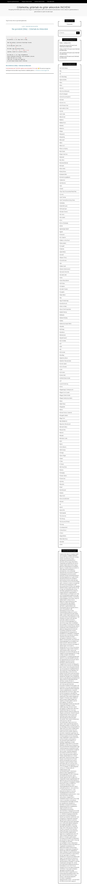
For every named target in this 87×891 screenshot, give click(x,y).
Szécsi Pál (62, 510)
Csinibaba (62, 203)
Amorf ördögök (63, 94)
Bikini (61, 142)
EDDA (61, 226)
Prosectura (62, 478)
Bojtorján (62, 157)
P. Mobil (62, 464)
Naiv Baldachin (63, 421)
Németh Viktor (63, 427)
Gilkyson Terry (63, 257)
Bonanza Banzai (64, 163)
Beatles (61, 125)
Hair (61, 263)
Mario (61, 401)
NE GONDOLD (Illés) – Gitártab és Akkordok (18, 65)
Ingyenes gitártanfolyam (13, 1)
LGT (61, 381)
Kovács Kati (62, 375)
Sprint (61, 507)
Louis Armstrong (64, 383)
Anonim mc (63, 102)
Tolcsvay (62, 524)
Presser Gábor (63, 475)
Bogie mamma (63, 154)
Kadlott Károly (63, 312)
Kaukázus (62, 332)
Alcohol (61, 88)
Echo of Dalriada (64, 223)
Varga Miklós (63, 536)
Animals (62, 99)
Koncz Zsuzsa (63, 366)
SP (60, 504)
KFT (61, 343)
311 (60, 74)
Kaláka (61, 320)
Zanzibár (62, 541)
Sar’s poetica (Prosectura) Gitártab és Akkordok (69, 53)
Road (61, 487)
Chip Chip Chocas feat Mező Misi (68, 191)
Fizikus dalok (63, 243)
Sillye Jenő (62, 495)
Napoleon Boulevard (65, 424)
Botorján (62, 165)
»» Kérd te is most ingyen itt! (42, 70)
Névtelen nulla (63, 438)
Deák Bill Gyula (63, 206)
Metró (61, 409)
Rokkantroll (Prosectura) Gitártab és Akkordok (69, 57)
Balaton (62, 119)
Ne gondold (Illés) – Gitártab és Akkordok (30, 29)
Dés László (62, 217)
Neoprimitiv (63, 429)
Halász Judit (63, 266)
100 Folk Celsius (64, 68)
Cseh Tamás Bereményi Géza (67, 200)
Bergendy (62, 137)
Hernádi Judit (63, 274)
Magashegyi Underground (66, 389)
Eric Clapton (63, 237)
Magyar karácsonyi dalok (66, 398)
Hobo (61, 277)
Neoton (62, 432)
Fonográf (62, 246)
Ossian (61, 458)
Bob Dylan (62, 151)
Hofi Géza (62, 283)
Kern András (63, 340)
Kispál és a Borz (64, 358)
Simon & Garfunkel (64, 498)
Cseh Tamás (63, 197)
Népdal (61, 435)
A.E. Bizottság (63, 76)
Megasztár (62, 406)
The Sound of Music (65, 521)
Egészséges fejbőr (64, 229)
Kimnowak (62, 352)
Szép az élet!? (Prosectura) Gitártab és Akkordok (70, 49)
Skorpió (61, 501)
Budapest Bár (63, 174)
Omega (61, 452)
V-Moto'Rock (63, 530)
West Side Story (64, 538)
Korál (61, 369)
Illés (23, 26)
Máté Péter (62, 404)
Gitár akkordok (50, 1)
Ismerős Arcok (63, 303)
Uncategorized (63, 527)
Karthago (62, 329)
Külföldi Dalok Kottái (39, 1)
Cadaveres (62, 180)
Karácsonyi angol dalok (65, 323)
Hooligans (62, 286)
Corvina (61, 194)
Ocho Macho (63, 447)
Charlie (61, 188)
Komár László (63, 363)
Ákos (61, 82)
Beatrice (62, 128)
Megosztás (69, 24)
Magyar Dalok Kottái (27, 1)
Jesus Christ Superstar (65, 309)
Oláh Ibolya (62, 449)
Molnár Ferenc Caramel (66, 412)
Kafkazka (62, 315)
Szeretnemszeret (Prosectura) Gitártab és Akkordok (68, 46)
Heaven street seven (65, 269)
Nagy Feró (62, 418)
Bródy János (63, 171)
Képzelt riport (63, 338)
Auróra (61, 111)
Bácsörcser (62, 117)
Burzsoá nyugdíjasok (65, 177)
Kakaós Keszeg (63, 317)
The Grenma (63, 516)
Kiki (60, 349)
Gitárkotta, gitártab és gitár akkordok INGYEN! (43, 7)
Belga (61, 131)
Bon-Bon (62, 160)
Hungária (62, 292)
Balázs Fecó (63, 122)
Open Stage (63, 455)
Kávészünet (63, 335)
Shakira (61, 493)
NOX (61, 441)
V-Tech (61, 533)
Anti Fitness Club (64, 105)
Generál (62, 254)
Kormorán (62, 372)
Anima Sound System (65, 96)
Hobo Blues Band (64, 280)
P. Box (61, 461)
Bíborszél (62, 140)
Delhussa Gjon (63, 208)
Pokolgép (62, 472)
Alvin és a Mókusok (64, 91)
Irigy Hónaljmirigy (64, 300)
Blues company (64, 148)
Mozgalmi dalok (64, 415)
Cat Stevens (63, 183)
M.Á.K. (61, 386)
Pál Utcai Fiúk (63, 467)
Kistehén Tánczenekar (65, 361)
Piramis (61, 470)
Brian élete (62, 168)
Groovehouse (63, 260)
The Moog (62, 518)
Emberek (62, 234)
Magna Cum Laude (64, 392)
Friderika (62, 249)
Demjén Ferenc (64, 211)
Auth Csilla (62, 114)
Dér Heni (62, 214)
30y (60, 71)
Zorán (61, 544)
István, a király (63, 306)
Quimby (62, 481)
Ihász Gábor (63, 294)
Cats (61, 185)
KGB (61, 346)
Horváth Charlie (64, 289)
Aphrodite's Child (64, 108)
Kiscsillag (62, 355)
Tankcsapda (63, 513)
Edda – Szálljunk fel (65, 43)
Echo (61, 220)
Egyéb (61, 231)
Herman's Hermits (64, 272)
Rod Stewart (63, 490)
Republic (62, 484)
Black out (62, 145)
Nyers (61, 444)
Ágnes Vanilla (63, 79)
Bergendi (62, 134)
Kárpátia (62, 326)
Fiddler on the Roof (65, 240)
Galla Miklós (63, 251)
